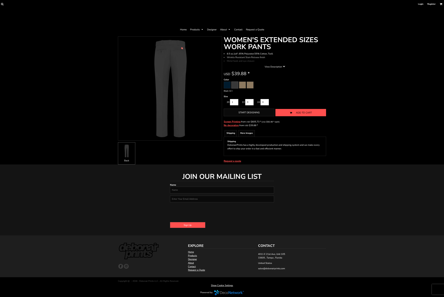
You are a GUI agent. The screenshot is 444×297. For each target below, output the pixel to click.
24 (258, 102)
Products (192, 255)
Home (191, 252)
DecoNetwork (229, 292)
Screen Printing (232, 121)
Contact (192, 266)
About (191, 263)
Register (431, 4)
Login (420, 4)
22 (243, 102)
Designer (192, 259)
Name (173, 184)
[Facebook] (120, 266)
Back (126, 160)
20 (228, 102)
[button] (2, 4)
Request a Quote (196, 270)
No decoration (231, 125)
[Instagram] (126, 266)
